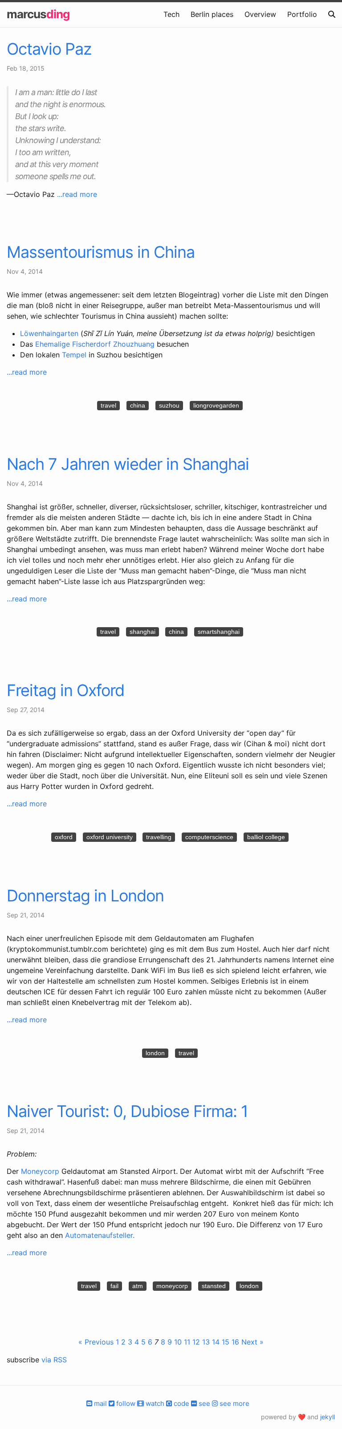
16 (235, 1341)
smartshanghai (219, 631)
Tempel (74, 354)
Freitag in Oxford (65, 690)
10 (178, 1341)
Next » (252, 1341)
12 (196, 1341)
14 (216, 1341)
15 (225, 1341)
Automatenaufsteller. (99, 1235)
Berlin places (212, 14)
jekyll (327, 1417)
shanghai (142, 631)
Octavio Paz (49, 49)
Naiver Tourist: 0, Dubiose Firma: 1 (127, 1111)
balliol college (266, 837)
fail (114, 1285)
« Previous (96, 1341)
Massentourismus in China (101, 252)
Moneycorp (40, 1171)
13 (206, 1341)
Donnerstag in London (85, 895)
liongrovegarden (216, 405)
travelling (158, 837)
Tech (171, 14)
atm (137, 1285)
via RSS (54, 1359)
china (137, 405)
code (180, 1403)
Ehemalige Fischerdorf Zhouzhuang (95, 344)
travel (108, 405)
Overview (260, 14)
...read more (77, 194)
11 (187, 1341)
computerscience (209, 837)
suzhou (169, 405)
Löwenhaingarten (49, 333)
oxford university (109, 837)
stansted (214, 1285)
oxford (64, 837)
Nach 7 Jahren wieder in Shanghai (128, 464)
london (155, 1053)
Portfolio (302, 14)
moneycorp (172, 1285)
